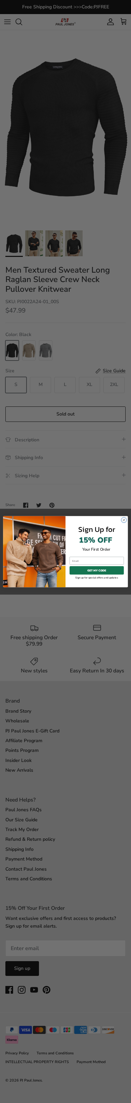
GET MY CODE (96, 570)
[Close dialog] (124, 519)
